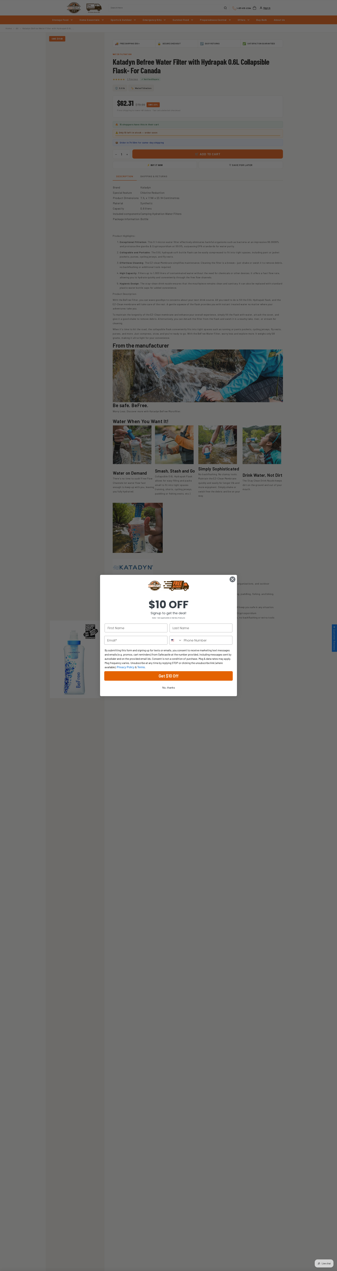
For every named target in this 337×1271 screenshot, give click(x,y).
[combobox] (175, 640)
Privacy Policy (125, 667)
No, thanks (168, 687)
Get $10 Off (169, 675)
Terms (141, 667)
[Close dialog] (232, 579)
